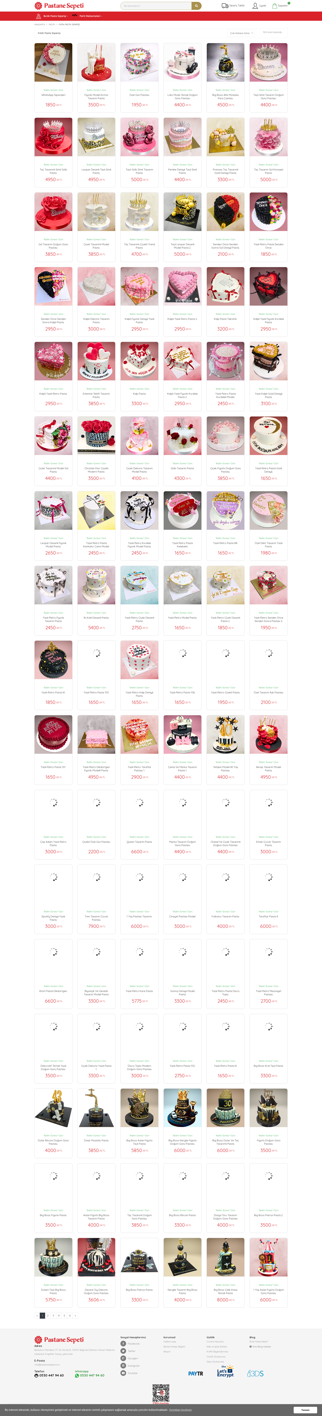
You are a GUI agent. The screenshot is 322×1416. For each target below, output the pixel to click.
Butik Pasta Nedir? (259, 1341)
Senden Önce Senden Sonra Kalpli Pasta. (53, 320)
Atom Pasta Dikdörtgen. (53, 991)
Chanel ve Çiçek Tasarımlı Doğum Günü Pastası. (225, 843)
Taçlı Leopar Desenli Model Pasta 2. (182, 246)
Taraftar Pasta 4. (268, 916)
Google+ (133, 1358)
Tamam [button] (305, 1410)
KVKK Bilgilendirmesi (217, 1351)
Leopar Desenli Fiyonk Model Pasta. (53, 544)
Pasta (52, 24)
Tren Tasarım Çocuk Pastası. (96, 918)
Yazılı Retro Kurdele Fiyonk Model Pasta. (139, 544)
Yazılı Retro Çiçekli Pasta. (225, 692)
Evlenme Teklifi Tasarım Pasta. (96, 395)
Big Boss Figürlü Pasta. (53, 1215)
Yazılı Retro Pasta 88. (225, 543)
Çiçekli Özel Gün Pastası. (96, 841)
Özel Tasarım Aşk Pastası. (269, 692)
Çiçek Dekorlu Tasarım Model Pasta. (139, 470)
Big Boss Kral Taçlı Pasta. (268, 1065)
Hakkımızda (170, 1341)
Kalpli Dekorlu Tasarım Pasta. (96, 320)
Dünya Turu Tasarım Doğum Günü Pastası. (225, 1217)
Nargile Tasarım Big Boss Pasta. (182, 1291)
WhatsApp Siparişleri (53, 95)
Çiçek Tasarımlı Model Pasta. (96, 246)
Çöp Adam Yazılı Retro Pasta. (53, 843)
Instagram (134, 1365)
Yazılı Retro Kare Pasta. (139, 991)
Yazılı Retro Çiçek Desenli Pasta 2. (225, 619)
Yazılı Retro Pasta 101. (53, 767)
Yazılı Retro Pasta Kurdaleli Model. (225, 395)
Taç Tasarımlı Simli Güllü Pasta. (53, 171)
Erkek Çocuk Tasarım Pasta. (268, 843)
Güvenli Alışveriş (215, 1341)
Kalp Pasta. (139, 393)
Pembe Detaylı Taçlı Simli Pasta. (182, 171)
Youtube (132, 1373)
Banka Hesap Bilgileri (174, 1346)
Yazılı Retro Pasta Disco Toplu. (225, 992)
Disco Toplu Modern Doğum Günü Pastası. (139, 1067)
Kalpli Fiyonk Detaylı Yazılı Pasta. (139, 320)
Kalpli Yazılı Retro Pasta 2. (182, 319)
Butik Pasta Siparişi (54, 16)
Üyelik (262, 5)
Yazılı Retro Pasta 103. (96, 692)
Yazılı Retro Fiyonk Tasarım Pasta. (53, 619)
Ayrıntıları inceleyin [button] (180, 1409)
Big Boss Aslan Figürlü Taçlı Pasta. (139, 1142)
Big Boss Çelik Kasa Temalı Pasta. (225, 1291)
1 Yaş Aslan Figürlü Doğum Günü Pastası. (268, 1291)
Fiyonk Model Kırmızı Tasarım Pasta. (96, 96)
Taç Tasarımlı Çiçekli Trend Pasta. (139, 246)
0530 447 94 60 (51, 1375)
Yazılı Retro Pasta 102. (182, 1065)
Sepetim (282, 5)
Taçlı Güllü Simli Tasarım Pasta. (139, 171)
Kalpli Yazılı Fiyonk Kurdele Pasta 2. (182, 395)
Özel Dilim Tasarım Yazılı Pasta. (269, 544)
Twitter (132, 1351)
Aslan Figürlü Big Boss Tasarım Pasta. (96, 1217)
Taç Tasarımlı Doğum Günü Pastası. (139, 1217)
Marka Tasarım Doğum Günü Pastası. (182, 843)
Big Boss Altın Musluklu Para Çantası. (225, 96)
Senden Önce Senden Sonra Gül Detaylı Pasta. (225, 246)
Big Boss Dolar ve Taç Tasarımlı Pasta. (225, 1142)
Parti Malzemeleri (89, 16)
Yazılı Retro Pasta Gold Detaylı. (268, 470)
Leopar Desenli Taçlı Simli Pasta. (96, 171)
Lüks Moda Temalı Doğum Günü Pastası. (183, 96)
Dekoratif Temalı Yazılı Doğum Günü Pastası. (53, 1067)
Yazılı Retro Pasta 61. (53, 692)
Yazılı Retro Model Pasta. (182, 617)
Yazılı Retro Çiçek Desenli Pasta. (139, 619)
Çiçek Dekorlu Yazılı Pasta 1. (96, 1067)
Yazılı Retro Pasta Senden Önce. (269, 246)
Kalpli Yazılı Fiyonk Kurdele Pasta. (268, 320)
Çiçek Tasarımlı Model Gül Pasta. (53, 470)
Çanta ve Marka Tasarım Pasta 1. (182, 768)
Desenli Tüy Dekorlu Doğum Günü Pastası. (96, 1291)
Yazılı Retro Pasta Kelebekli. (182, 544)
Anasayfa (39, 24)
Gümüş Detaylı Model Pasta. (182, 992)
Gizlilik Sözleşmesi (216, 1356)
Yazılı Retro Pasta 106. (182, 692)
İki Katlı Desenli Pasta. (96, 617)
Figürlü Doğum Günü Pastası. (268, 1142)
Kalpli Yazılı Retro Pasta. (53, 393)
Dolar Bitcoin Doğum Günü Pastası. (53, 1142)
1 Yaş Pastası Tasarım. (139, 916)
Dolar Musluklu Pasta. (96, 1140)
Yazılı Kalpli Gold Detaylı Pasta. (268, 395)
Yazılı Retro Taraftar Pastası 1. (139, 768)
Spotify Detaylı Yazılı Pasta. (53, 918)
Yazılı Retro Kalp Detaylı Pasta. (139, 694)
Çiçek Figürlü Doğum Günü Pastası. (225, 470)
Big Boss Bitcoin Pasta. (182, 1215)
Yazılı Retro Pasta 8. (225, 1065)
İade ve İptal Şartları (217, 1346)
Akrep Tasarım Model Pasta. (268, 768)
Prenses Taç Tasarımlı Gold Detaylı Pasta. (225, 171)
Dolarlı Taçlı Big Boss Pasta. (53, 1291)
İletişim (167, 1351)
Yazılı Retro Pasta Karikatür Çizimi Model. (96, 544)
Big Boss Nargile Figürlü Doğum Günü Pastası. (183, 1142)
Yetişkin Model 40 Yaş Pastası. (225, 768)
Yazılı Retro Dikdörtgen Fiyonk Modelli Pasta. (96, 768)
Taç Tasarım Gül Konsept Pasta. (268, 171)
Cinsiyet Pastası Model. (182, 916)
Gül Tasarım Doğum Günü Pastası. (53, 246)
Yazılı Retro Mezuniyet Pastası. (268, 992)
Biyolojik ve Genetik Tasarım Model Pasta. (96, 992)
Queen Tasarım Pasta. (139, 841)
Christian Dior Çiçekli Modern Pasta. (96, 470)
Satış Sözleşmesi (215, 1361)
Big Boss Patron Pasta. (139, 1289)
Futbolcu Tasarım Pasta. (225, 916)
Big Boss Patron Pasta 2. (268, 1215)
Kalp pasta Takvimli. (225, 319)
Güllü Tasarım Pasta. (182, 468)
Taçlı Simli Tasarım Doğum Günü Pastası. (268, 96)
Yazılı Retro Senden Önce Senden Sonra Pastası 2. (268, 619)
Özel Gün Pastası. (139, 95)
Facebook (134, 1343)
